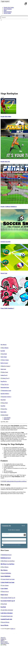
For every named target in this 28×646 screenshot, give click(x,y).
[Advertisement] (14, 327)
